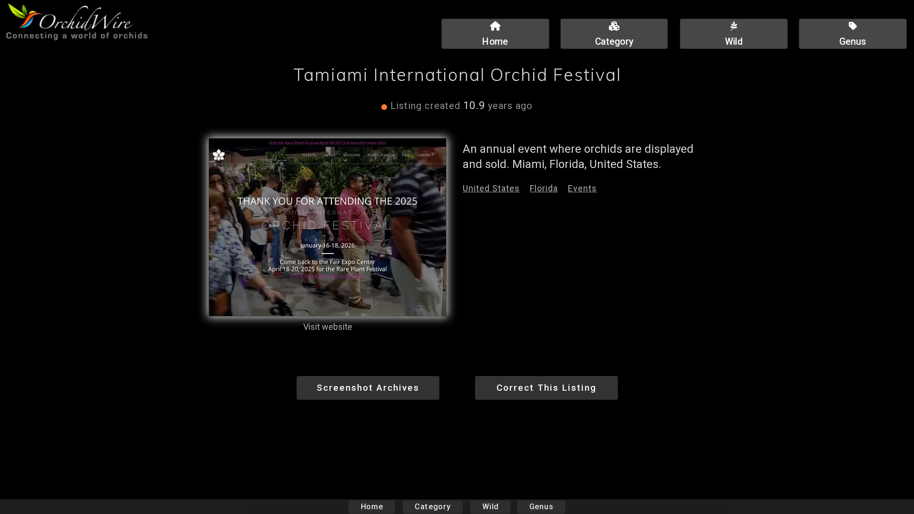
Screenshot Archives (368, 387)
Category (433, 506)
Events (582, 188)
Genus (541, 506)
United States (491, 188)
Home (372, 506)
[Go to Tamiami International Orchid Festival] (328, 227)
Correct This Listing (546, 387)
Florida (544, 188)
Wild (490, 506)
